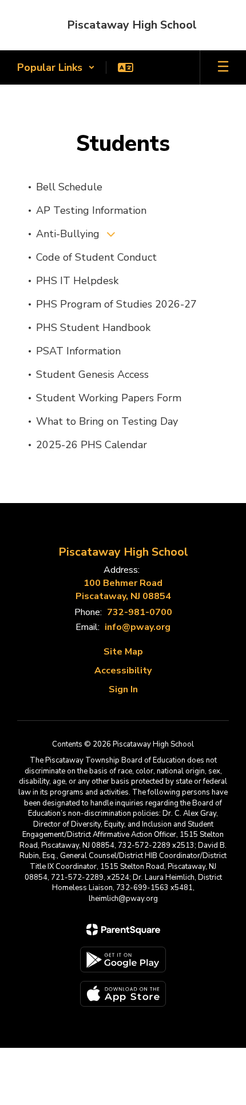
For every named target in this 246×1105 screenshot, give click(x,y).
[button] (56, 67)
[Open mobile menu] (223, 67)
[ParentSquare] (123, 929)
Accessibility (123, 670)
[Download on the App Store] (123, 994)
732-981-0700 (139, 612)
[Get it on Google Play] (123, 959)
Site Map (123, 651)
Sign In (123, 689)
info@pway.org (137, 627)
